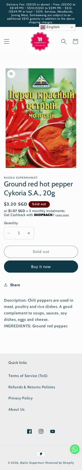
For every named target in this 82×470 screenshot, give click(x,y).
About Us (16, 409)
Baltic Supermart (32, 462)
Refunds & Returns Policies (31, 387)
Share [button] (15, 285)
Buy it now (41, 266)
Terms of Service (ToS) (28, 375)
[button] (6, 41)
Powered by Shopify (59, 462)
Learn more (62, 214)
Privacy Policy (20, 398)
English (52, 27)
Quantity (11, 223)
